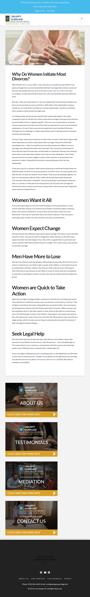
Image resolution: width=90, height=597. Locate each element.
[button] (82, 18)
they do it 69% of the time (62, 91)
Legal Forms (40, 11)
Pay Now (51, 11)
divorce (25, 85)
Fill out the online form (45, 359)
